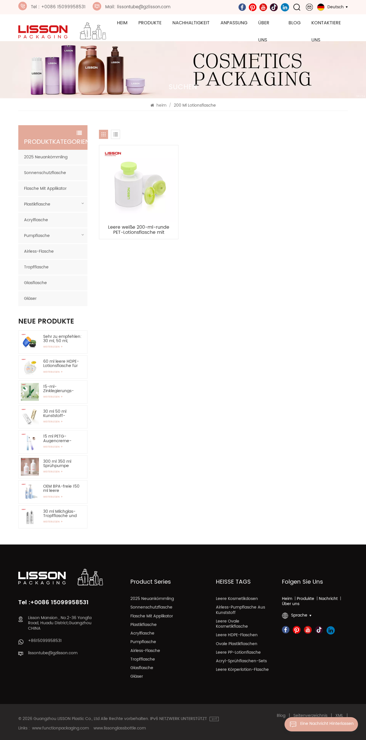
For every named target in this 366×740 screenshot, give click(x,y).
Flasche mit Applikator (45, 188)
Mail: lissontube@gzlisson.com (137, 7)
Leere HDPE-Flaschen (237, 635)
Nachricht (328, 598)
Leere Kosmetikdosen (237, 599)
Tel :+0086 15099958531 (53, 602)
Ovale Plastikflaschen (236, 644)
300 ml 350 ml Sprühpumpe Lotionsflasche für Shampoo (60, 463)
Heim (287, 598)
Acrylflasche (36, 220)
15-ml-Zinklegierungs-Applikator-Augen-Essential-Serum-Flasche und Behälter (62, 388)
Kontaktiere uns (326, 31)
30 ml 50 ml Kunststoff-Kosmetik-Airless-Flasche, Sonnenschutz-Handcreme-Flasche (60, 413)
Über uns (263, 31)
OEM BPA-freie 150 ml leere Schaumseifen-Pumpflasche (61, 488)
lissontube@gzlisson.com (52, 653)
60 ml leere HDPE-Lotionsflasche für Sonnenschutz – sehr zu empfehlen (61, 363)
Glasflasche (35, 283)
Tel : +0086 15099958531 (58, 7)
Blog (295, 23)
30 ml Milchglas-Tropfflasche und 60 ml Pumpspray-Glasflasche (61, 513)
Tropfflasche (36, 267)
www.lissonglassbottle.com (120, 728)
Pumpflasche (37, 235)
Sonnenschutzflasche (45, 172)
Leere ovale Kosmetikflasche (232, 624)
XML (339, 716)
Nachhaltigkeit (191, 23)
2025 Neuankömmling (45, 157)
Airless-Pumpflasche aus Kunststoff (240, 610)
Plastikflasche (37, 204)
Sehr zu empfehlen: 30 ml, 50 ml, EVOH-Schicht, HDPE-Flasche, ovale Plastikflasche (62, 338)
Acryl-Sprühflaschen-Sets (241, 661)
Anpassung (233, 23)
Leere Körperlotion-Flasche (242, 670)
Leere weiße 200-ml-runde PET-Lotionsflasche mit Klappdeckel (138, 230)
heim (122, 23)
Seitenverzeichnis (310, 716)
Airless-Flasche (39, 251)
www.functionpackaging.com (60, 728)
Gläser (30, 298)
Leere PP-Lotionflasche (238, 653)
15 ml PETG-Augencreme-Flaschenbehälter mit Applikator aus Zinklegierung (61, 438)
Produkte (150, 23)
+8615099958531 (45, 640)
